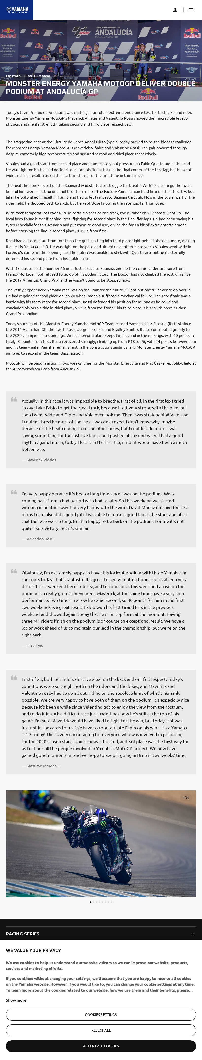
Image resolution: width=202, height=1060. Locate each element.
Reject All (100, 1030)
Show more (16, 999)
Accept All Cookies (101, 1046)
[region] (101, 1000)
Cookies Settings (101, 1014)
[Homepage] (17, 9)
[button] (191, 10)
